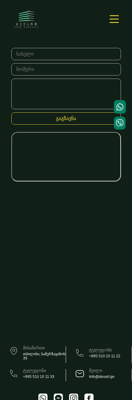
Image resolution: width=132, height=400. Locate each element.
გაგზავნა (66, 118)
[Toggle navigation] (112, 19)
